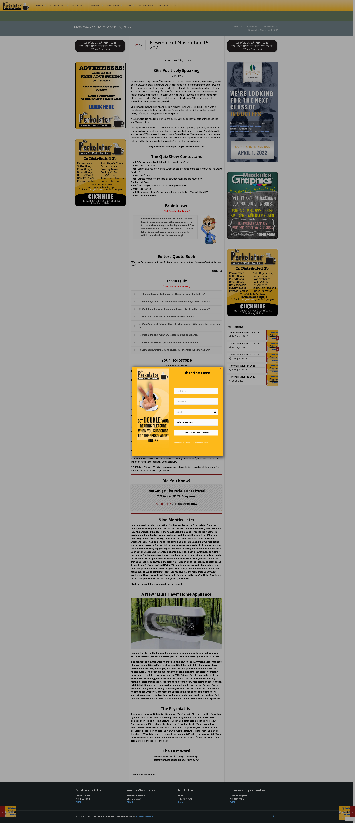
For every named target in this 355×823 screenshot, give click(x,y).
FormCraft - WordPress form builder (191, 442)
